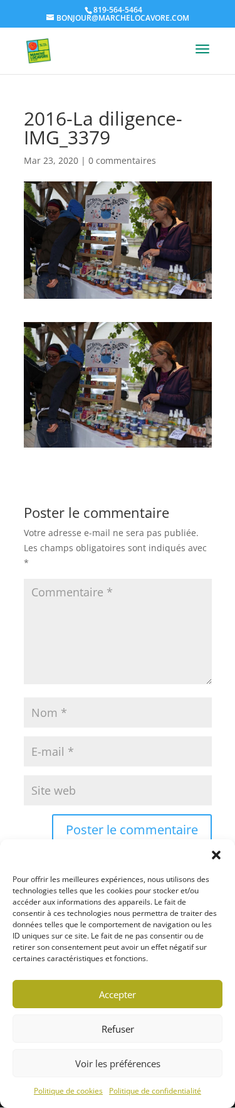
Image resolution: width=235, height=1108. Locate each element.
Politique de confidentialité (155, 1090)
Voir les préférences (117, 1063)
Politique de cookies (68, 1090)
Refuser (118, 1029)
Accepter (117, 994)
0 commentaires (122, 160)
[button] (216, 855)
